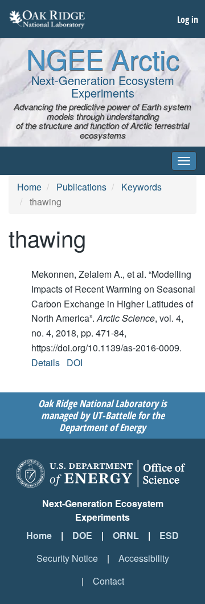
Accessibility (143, 558)
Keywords (141, 186)
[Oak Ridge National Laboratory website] (47, 19)
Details (45, 362)
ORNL (126, 535)
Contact (108, 580)
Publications (81, 186)
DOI (75, 362)
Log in (187, 19)
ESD (169, 535)
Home (29, 186)
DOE (82, 535)
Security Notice (67, 558)
